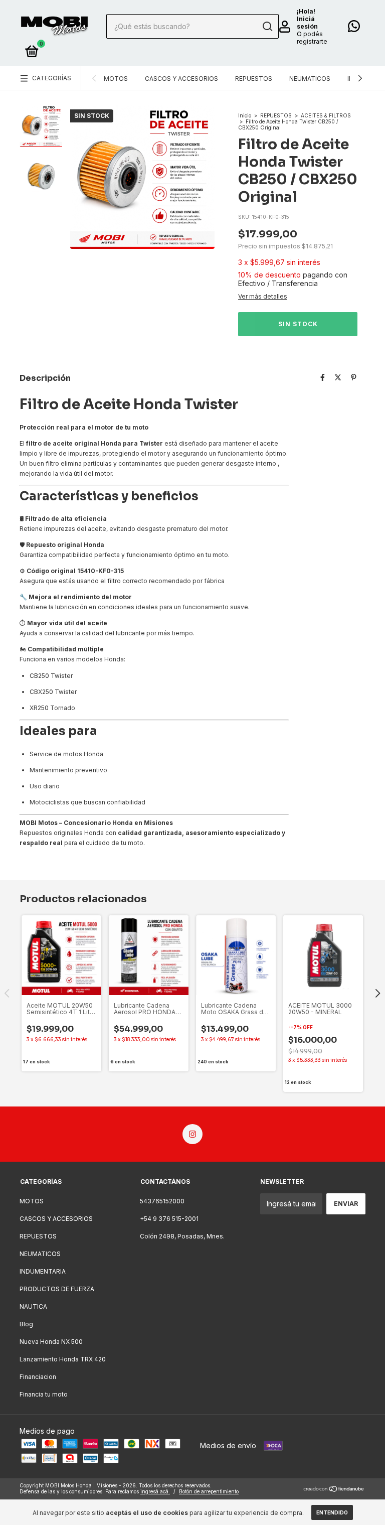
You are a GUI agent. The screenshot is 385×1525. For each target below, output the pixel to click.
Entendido (332, 1512)
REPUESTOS (253, 78)
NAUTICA (33, 1306)
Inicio (244, 115)
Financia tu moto (44, 1394)
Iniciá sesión (307, 22)
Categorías (51, 78)
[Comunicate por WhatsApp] (354, 28)
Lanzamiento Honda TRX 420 (63, 1359)
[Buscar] (267, 27)
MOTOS (116, 78)
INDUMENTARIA (43, 1271)
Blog (26, 1324)
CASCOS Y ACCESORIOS (181, 78)
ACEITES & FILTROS (326, 115)
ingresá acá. (155, 1491)
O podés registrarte (312, 37)
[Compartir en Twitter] (337, 377)
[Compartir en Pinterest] (353, 377)
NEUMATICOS (309, 78)
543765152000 (162, 1201)
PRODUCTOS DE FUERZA (57, 1289)
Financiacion (38, 1376)
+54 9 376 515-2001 (169, 1218)
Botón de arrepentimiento (209, 1491)
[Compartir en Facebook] (322, 377)
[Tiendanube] (334, 1489)
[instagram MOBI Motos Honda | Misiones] (192, 1134)
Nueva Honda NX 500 (51, 1341)
